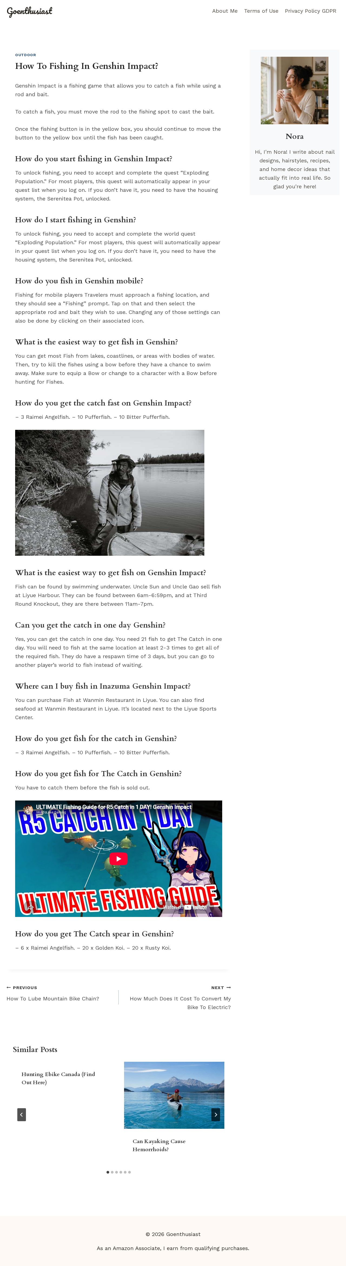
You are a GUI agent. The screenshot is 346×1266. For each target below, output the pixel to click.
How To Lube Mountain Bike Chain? (52, 993)
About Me (225, 11)
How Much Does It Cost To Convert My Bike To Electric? (180, 997)
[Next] (215, 1114)
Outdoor (25, 55)
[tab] (108, 1172)
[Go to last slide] (21, 1114)
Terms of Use (261, 11)
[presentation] (174, 1095)
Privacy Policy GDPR (310, 11)
